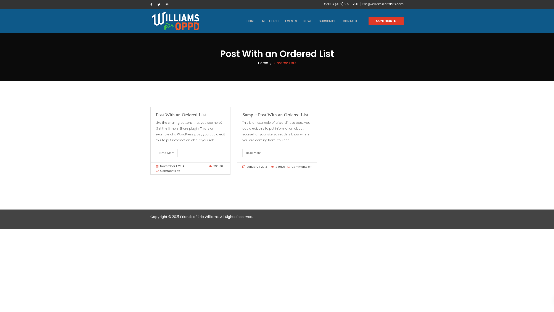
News (307, 21)
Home (251, 21)
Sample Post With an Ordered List (275, 114)
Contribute (386, 21)
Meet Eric (270, 21)
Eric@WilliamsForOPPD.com (383, 4)
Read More (166, 152)
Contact (350, 21)
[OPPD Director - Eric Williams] (175, 21)
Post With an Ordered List (181, 114)
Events (291, 21)
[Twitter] (159, 4)
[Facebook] (151, 4)
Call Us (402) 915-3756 (341, 4)
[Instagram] (167, 4)
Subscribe (327, 21)
